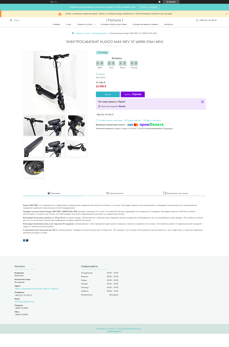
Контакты (168, 24)
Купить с (128, 94)
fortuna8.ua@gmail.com (25, 302)
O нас (68, 24)
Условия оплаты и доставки (113, 24)
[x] (27, 241)
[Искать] (11, 20)
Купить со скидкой (148, 7)
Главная (56, 24)
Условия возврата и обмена (145, 24)
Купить (108, 94)
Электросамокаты (99, 33)
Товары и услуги (85, 24)
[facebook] (24, 241)
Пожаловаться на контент (106, 329)
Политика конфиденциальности (129, 329)
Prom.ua (126, 326)
